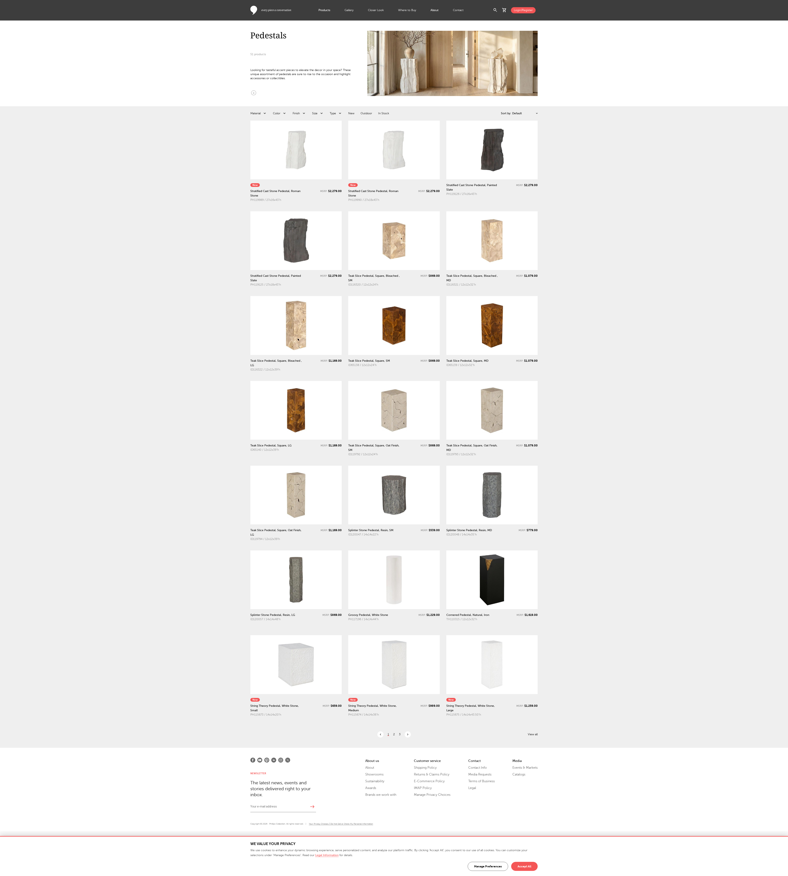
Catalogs (518, 774)
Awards (370, 788)
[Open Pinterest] (266, 760)
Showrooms (374, 774)
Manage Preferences (488, 866)
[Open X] (287, 760)
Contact (458, 10)
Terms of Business (481, 781)
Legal (472, 788)
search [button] (495, 10)
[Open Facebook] (252, 760)
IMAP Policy (423, 788)
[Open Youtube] (259, 760)
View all (533, 734)
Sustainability (374, 781)
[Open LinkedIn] (273, 760)
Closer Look (376, 10)
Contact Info (477, 768)
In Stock (383, 113)
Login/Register (523, 10)
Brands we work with (380, 795)
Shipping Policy (425, 768)
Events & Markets (525, 768)
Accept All (524, 866)
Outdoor (366, 113)
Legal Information (327, 855)
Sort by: (506, 113)
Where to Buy (407, 10)
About (435, 10)
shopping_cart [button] (504, 10)
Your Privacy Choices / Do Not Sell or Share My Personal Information (341, 824)
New (351, 113)
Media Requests (479, 774)
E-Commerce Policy (429, 781)
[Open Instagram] (280, 760)
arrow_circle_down (253, 92)
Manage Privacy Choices (432, 795)
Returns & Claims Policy (431, 774)
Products (324, 10)
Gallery (349, 10)
